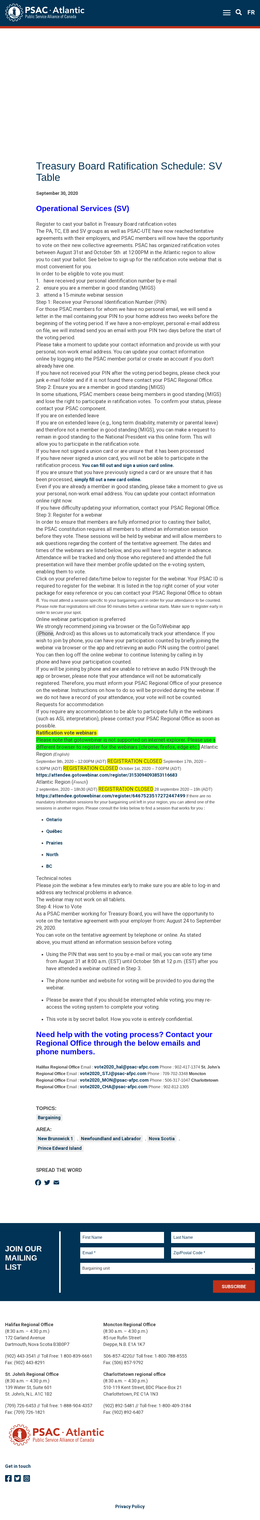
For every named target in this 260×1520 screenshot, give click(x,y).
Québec (54, 831)
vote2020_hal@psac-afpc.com (126, 1066)
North (52, 854)
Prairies (54, 843)
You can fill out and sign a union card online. (128, 465)
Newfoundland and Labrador (111, 1138)
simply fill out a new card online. (107, 479)
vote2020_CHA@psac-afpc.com (114, 1086)
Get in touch (18, 1466)
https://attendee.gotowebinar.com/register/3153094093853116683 (106, 775)
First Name (92, 1234)
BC (49, 866)
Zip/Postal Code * (188, 1249)
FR (251, 12)
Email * (88, 1249)
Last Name (182, 1234)
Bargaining (49, 1117)
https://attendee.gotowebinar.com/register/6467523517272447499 (110, 796)
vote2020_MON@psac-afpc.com (114, 1080)
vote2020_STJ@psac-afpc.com (113, 1073)
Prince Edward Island (60, 1148)
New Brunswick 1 (55, 1138)
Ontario (54, 819)
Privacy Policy (130, 1506)
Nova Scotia (162, 1138)
